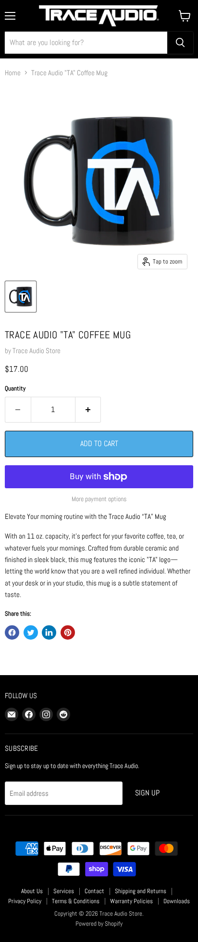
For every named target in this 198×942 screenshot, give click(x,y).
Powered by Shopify (99, 923)
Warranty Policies (131, 901)
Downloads (176, 901)
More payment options (99, 499)
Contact (94, 891)
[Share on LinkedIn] (49, 632)
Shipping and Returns (140, 891)
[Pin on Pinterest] (68, 632)
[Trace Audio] (20, 296)
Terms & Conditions (75, 901)
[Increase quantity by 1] (88, 410)
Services (63, 891)
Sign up (147, 793)
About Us (32, 891)
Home (13, 73)
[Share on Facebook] (12, 632)
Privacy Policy (24, 901)
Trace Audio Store (36, 350)
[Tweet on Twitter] (31, 632)
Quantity (15, 388)
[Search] (180, 43)
